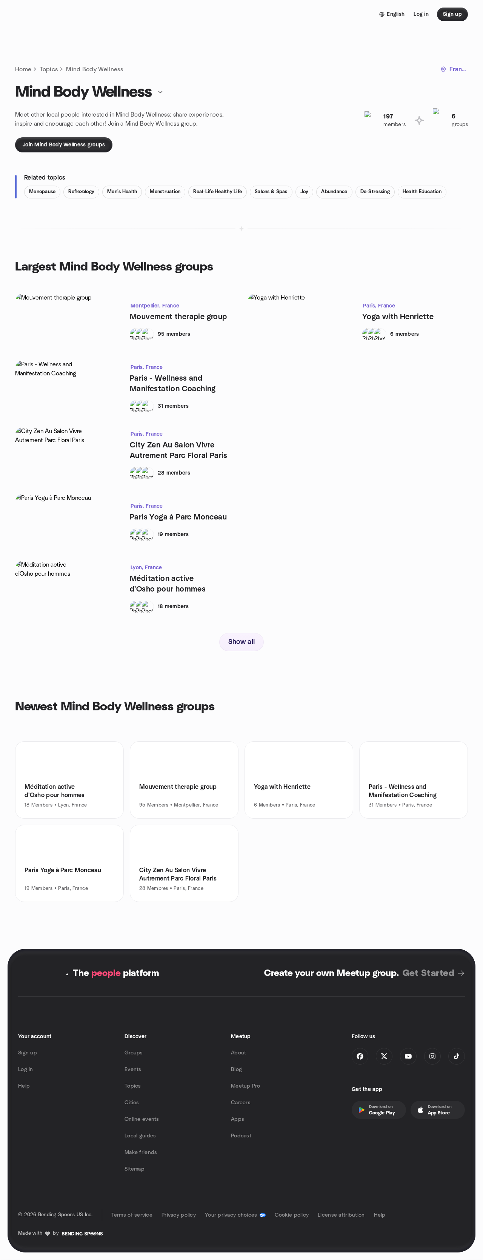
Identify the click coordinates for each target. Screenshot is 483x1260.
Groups (134, 1053)
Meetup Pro (245, 1086)
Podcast (241, 1136)
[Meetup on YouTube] (408, 1056)
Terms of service (131, 1215)
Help (24, 1086)
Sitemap (135, 1169)
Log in (25, 1069)
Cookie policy (292, 1215)
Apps (237, 1119)
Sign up (27, 1053)
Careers (241, 1102)
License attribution (341, 1215)
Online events (142, 1119)
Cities (132, 1102)
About (238, 1053)
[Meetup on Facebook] (360, 1056)
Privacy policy (179, 1215)
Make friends (141, 1152)
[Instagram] (432, 1056)
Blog (236, 1069)
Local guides (140, 1136)
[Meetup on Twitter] (384, 1056)
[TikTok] (456, 1056)
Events (133, 1069)
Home (23, 69)
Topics (49, 69)
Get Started (428, 973)
